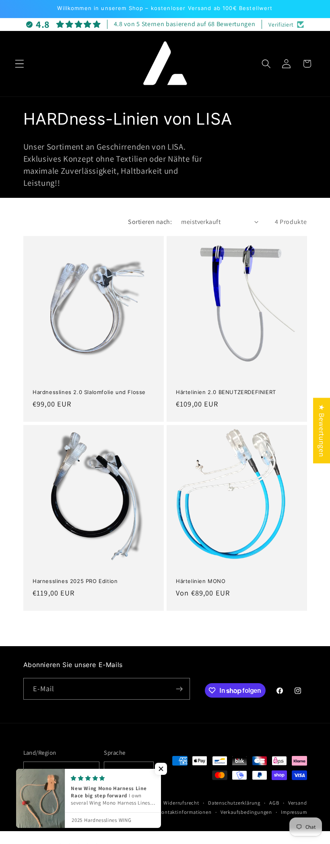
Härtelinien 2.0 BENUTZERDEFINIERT (226, 392)
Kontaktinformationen (184, 812)
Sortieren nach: (150, 222)
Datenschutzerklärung (234, 802)
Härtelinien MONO (201, 580)
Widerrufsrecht (181, 802)
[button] (19, 63)
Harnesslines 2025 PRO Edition (75, 580)
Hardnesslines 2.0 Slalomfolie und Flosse (89, 392)
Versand (297, 802)
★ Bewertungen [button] (322, 430)
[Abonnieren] (179, 689)
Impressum (294, 812)
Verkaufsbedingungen (246, 812)
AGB (274, 802)
